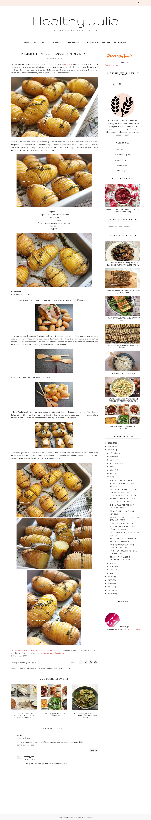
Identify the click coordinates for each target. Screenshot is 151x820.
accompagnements (27, 668)
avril (111, 563)
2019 (110, 590)
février (112, 570)
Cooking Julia (67, 64)
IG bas (120, 149)
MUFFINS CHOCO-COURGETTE (123, 480)
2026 (110, 443)
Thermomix (120, 155)
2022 (110, 580)
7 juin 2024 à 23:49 (29, 760)
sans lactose (120, 165)
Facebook (59, 653)
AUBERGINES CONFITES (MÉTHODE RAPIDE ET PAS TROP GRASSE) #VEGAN (123, 264)
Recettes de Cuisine (131, 629)
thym (63, 668)
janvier (112, 573)
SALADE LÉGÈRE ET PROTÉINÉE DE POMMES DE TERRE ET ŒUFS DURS (123, 400)
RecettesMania (111, 65)
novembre (114, 456)
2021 (110, 583)
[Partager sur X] (86, 662)
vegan (69, 668)
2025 (110, 446)
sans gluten (120, 160)
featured (41, 668)
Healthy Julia (75, 20)
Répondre (93, 750)
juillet (112, 470)
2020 (110, 587)
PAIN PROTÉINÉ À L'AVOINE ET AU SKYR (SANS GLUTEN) (123, 291)
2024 (110, 449)
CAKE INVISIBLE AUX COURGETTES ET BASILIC (124, 319)
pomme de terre (53, 668)
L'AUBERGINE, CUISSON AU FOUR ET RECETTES (123, 347)
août (111, 466)
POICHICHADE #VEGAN (119, 502)
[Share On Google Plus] (96, 662)
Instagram (47, 653)
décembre (114, 453)
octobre (113, 460)
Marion (20, 735)
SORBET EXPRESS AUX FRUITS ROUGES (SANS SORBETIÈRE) (122, 211)
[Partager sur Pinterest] (91, 662)
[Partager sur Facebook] (81, 662)
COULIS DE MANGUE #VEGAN (122, 523)
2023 (110, 576)
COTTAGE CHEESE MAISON (123, 373)
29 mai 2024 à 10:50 (23, 738)
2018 (110, 593)
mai (111, 477)
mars (112, 566)
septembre (114, 463)
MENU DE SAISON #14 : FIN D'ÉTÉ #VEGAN (124, 427)
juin (111, 473)
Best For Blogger (87, 817)
